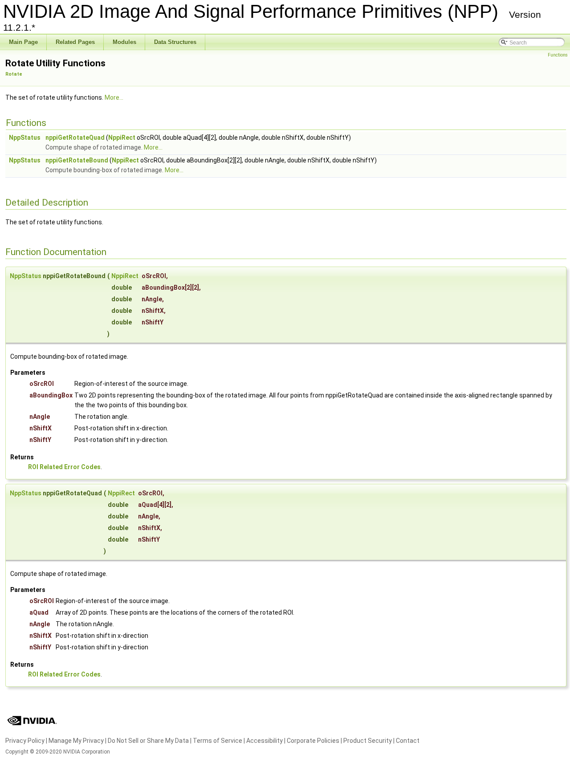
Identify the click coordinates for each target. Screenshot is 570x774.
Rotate (13, 74)
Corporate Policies (313, 740)
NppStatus (25, 137)
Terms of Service (217, 740)
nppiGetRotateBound (76, 160)
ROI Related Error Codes (64, 466)
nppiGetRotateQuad (75, 137)
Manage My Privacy (76, 740)
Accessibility (264, 740)
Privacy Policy (25, 740)
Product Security (367, 740)
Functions (558, 55)
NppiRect (121, 137)
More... (114, 97)
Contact (407, 740)
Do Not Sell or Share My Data (148, 740)
